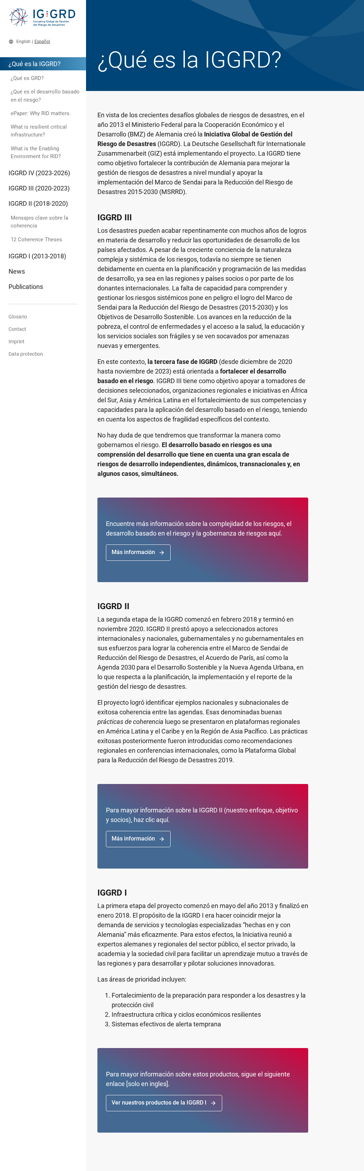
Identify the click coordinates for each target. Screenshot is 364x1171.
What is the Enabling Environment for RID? (36, 152)
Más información (138, 552)
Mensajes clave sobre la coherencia (39, 222)
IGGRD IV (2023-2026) (39, 173)
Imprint (17, 341)
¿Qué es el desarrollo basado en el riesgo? (45, 95)
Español (42, 41)
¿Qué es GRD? (27, 78)
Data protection (26, 354)
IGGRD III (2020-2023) (39, 188)
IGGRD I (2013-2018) (37, 256)
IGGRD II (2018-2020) (38, 203)
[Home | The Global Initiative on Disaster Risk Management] (43, 20)
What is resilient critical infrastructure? (39, 131)
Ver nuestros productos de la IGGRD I (164, 1102)
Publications (26, 286)
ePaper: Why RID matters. (41, 113)
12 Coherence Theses (36, 239)
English (23, 41)
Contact (17, 329)
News (17, 271)
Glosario (18, 316)
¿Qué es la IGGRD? (35, 64)
